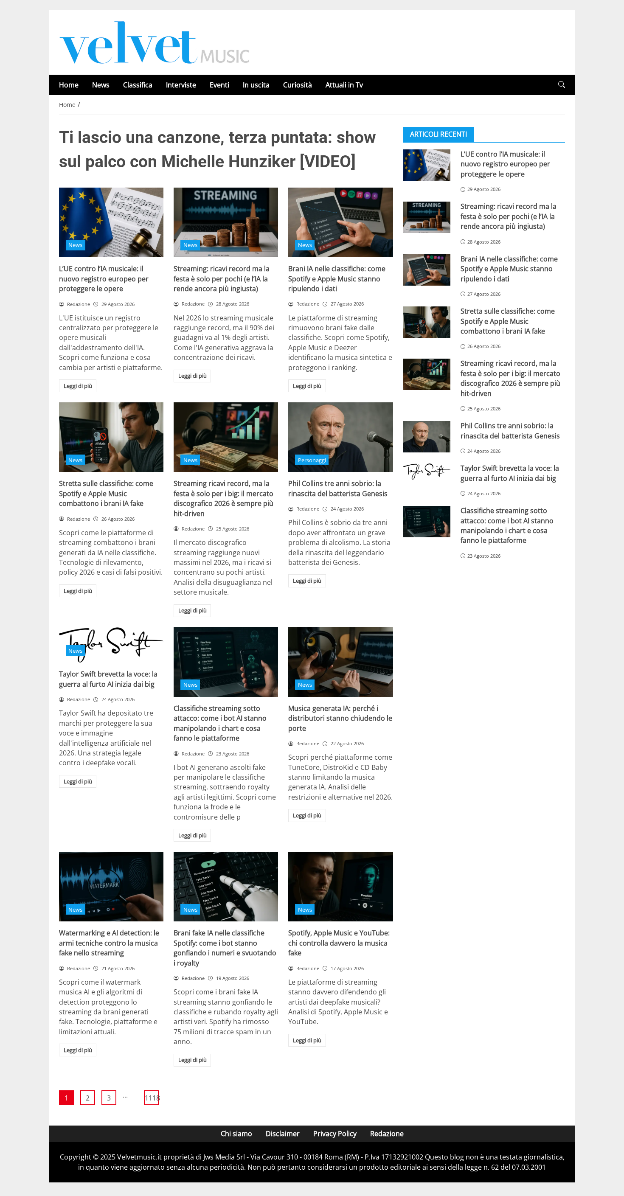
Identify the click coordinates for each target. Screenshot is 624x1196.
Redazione (387, 1133)
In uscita (256, 85)
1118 (152, 1098)
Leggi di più (78, 386)
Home (69, 85)
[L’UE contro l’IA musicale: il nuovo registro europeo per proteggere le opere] (111, 222)
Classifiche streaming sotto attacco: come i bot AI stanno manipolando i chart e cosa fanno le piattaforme (220, 723)
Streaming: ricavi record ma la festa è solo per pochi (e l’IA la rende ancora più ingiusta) (222, 278)
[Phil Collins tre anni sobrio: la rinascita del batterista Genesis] (340, 437)
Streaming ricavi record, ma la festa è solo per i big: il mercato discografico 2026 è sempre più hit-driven (223, 498)
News (101, 85)
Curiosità (297, 85)
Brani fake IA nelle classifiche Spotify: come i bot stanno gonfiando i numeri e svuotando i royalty (225, 947)
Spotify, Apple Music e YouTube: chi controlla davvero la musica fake (339, 942)
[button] (561, 85)
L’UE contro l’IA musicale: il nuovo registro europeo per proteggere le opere (104, 278)
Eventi (219, 85)
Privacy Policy (335, 1133)
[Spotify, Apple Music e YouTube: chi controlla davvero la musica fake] (340, 886)
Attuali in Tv (344, 85)
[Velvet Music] (154, 41)
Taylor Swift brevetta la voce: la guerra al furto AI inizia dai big (108, 678)
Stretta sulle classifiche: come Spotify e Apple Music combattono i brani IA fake (106, 493)
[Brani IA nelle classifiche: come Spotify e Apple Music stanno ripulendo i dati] (340, 222)
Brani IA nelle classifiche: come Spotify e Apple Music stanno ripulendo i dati (336, 278)
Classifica (137, 85)
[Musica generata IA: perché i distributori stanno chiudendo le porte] (340, 662)
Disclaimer (283, 1133)
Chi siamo (236, 1133)
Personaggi (312, 460)
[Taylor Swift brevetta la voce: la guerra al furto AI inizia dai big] (426, 471)
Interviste (181, 85)
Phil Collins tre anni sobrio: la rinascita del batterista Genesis (338, 488)
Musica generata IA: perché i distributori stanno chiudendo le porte (340, 718)
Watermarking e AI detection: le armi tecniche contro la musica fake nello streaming (109, 942)
